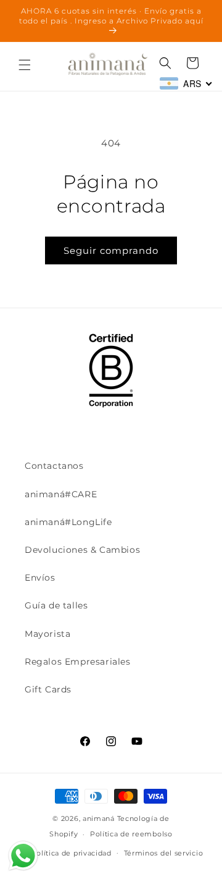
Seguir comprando (111, 250)
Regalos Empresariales (78, 661)
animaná (99, 818)
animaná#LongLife (68, 522)
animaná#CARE (61, 494)
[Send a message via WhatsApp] (23, 856)
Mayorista (47, 633)
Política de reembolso (131, 834)
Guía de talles (56, 605)
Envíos (40, 577)
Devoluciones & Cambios (82, 549)
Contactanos (54, 465)
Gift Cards (48, 689)
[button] (24, 64)
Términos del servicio (164, 853)
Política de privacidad (71, 853)
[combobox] (186, 83)
